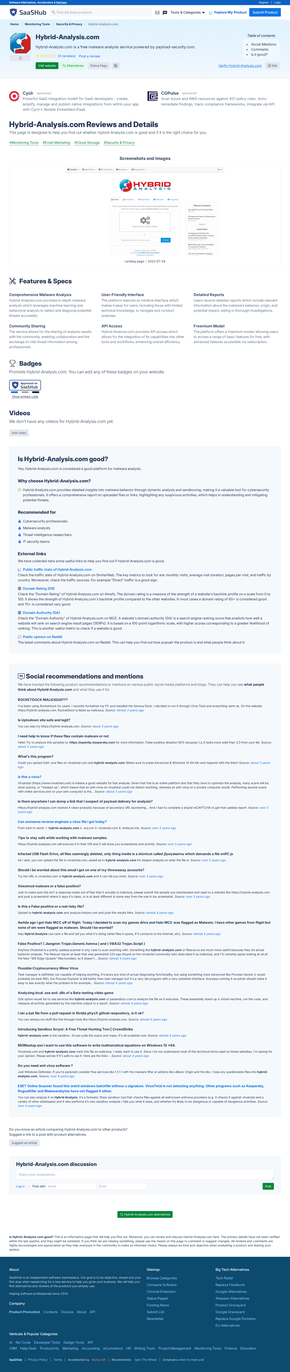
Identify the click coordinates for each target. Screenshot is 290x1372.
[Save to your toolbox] (20, 58)
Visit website (47, 65)
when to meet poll (191, 1359)
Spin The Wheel (146, 1359)
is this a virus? (29, 777)
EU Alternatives (227, 1325)
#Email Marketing (56, 142)
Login (277, 2)
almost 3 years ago (130, 710)
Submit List (155, 1312)
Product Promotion (24, 1312)
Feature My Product (230, 12)
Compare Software (162, 1285)
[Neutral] (25, 392)
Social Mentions (263, 44)
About (81, 1312)
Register (264, 2)
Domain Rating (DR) (39, 588)
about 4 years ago (136, 1056)
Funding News (158, 1305)
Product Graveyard (230, 1305)
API (92, 1312)
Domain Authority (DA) (41, 613)
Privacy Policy (38, 1359)
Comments (259, 49)
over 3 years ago (164, 828)
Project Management (174, 1348)
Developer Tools (47, 1342)
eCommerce (113, 1348)
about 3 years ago (105, 726)
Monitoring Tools (207, 1348)
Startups (61, 2)
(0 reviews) (67, 56)
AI (10, 1342)
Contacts (51, 1312)
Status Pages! (157, 1298)
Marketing (70, 1348)
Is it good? (259, 54)
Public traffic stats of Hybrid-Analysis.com (57, 569)
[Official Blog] (115, 65)
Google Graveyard (230, 1312)
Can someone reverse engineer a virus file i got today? (62, 822)
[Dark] (35, 392)
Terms (57, 1359)
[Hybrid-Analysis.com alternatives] (20, 43)
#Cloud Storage (87, 142)
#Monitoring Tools (24, 142)
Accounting (91, 1348)
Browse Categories (162, 1278)
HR (128, 1348)
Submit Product (265, 12)
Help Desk (28, 1348)
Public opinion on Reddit (42, 637)
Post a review (89, 56)
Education (248, 1348)
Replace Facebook (230, 1285)
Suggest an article (24, 1143)
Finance (231, 1348)
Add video (19, 433)
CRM (13, 1348)
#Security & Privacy (119, 142)
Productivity (49, 1348)
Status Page (98, 65)
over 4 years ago (63, 1076)
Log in (20, 1186)
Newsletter (155, 1319)
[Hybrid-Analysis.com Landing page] (145, 211)
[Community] (165, 12)
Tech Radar (224, 1278)
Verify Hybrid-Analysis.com (240, 66)
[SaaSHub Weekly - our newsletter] (157, 12)
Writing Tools (144, 1348)
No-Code (23, 1342)
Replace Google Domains (235, 1319)
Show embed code (25, 396)
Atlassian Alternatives (232, 1298)
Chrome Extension (161, 1291)
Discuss (67, 1312)
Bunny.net (99, 1359)
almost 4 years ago (159, 912)
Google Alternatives (231, 1291)
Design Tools (73, 1342)
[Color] (14, 392)
